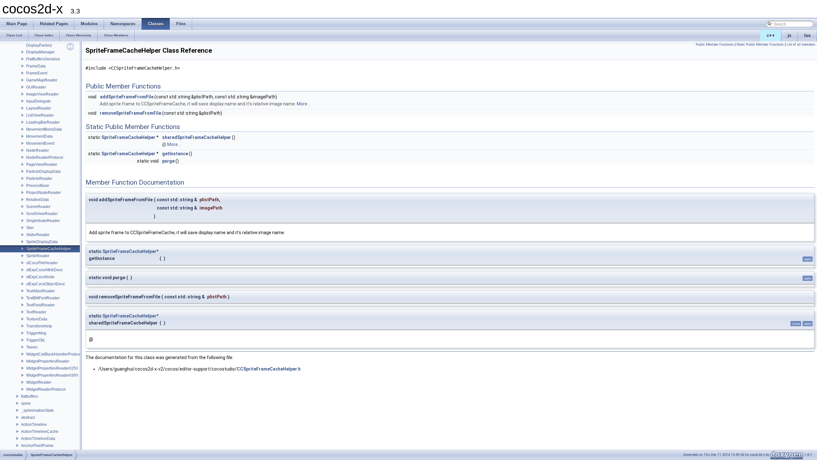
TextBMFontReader (43, 298)
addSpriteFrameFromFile (127, 96)
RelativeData (37, 199)
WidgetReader (38, 382)
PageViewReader (41, 164)
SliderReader (37, 235)
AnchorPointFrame (37, 445)
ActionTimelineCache (39, 431)
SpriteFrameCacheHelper (48, 249)
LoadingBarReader (43, 122)
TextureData (36, 319)
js (789, 35)
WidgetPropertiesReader (47, 361)
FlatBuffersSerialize (43, 59)
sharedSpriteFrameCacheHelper (196, 137)
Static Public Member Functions (760, 44)
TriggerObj (35, 340)
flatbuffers (29, 396)
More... (303, 103)
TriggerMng (36, 333)
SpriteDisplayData (42, 242)
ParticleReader (39, 178)
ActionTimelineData (38, 438)
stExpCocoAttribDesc (44, 270)
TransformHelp (39, 326)
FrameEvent (36, 73)
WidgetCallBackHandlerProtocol (54, 354)
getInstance (175, 153)
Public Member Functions (715, 44)
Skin (30, 228)
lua (807, 35)
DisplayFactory (39, 45)
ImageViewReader (42, 94)
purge (168, 161)
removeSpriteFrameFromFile (130, 113)
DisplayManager (40, 52)
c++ (771, 35)
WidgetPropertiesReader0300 (52, 375)
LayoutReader (38, 108)
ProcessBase (37, 185)
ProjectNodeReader (43, 192)
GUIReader (36, 87)
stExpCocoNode (40, 277)
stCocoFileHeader (42, 263)
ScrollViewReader (42, 213)
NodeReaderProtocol (44, 157)
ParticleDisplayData (43, 171)
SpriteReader (37, 256)
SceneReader (38, 206)
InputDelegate (38, 101)
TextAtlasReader (40, 291)
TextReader (36, 312)
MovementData (39, 136)
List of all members (801, 44)
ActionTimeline (34, 424)
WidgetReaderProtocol (46, 389)
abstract (28, 417)
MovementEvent (40, 143)
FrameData (36, 66)
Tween (32, 347)
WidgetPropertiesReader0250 (52, 368)
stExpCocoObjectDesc (45, 284)
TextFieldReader (40, 305)
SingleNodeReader (43, 220)
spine (26, 403)
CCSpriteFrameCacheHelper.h (269, 369)
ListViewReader (40, 115)
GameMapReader (41, 80)
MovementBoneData (44, 129)
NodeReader (37, 150)
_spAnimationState (37, 410)
